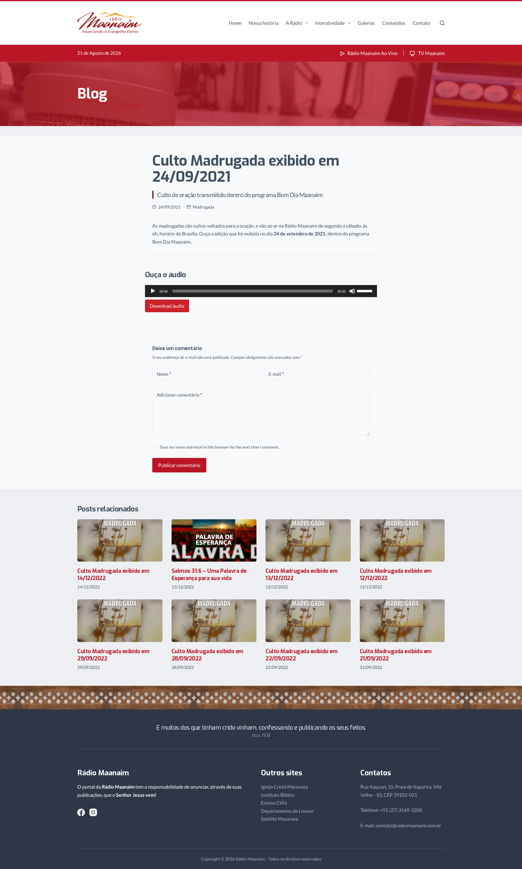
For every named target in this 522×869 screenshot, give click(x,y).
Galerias (366, 23)
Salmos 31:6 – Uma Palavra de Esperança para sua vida (209, 574)
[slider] (365, 290)
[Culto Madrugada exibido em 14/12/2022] (120, 540)
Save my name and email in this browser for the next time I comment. (219, 447)
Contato (421, 23)
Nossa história (264, 23)
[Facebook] (81, 812)
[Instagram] (93, 812)
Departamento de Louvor (287, 811)
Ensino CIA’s (274, 803)
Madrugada (203, 206)
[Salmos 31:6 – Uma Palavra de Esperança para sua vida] (214, 540)
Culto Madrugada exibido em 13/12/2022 (301, 574)
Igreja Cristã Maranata (284, 787)
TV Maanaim (431, 53)
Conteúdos (393, 23)
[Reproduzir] (153, 291)
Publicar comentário (179, 465)
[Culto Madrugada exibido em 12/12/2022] (402, 540)
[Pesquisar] (442, 23)
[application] (261, 291)
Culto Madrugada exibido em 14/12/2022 (113, 574)
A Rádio (294, 23)
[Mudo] (352, 291)
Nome (164, 374)
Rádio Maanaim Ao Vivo (372, 53)
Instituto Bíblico (278, 795)
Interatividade (330, 23)
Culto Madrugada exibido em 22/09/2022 (301, 655)
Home (235, 23)
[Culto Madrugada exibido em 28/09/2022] (214, 620)
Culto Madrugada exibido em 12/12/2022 (396, 574)
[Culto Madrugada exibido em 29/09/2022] (120, 620)
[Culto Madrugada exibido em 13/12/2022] (308, 540)
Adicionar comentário (179, 394)
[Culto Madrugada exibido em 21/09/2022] (402, 620)
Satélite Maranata (279, 819)
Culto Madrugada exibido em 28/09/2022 (207, 655)
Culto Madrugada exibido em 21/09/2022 (396, 655)
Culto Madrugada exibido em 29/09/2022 (113, 655)
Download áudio (167, 306)
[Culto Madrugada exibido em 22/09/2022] (308, 620)
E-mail (276, 374)
